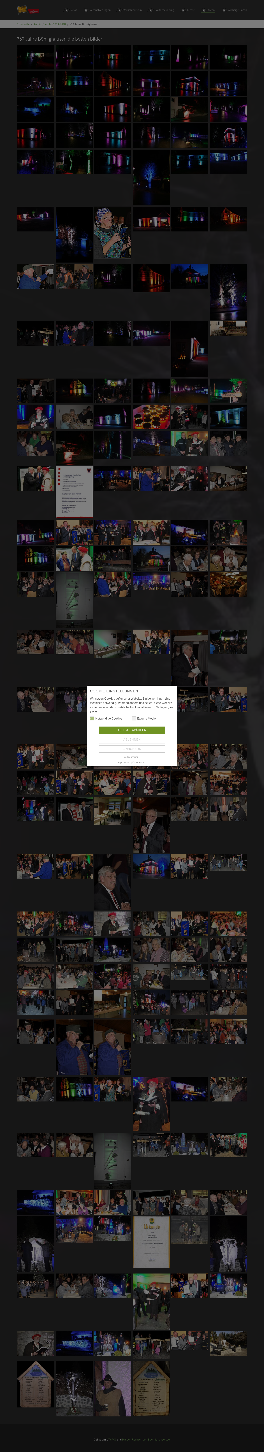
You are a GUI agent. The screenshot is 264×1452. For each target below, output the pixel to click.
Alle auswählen (132, 730)
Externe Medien (147, 718)
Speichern (132, 748)
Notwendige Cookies (108, 718)
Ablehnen (132, 739)
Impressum (123, 762)
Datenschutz (139, 762)
